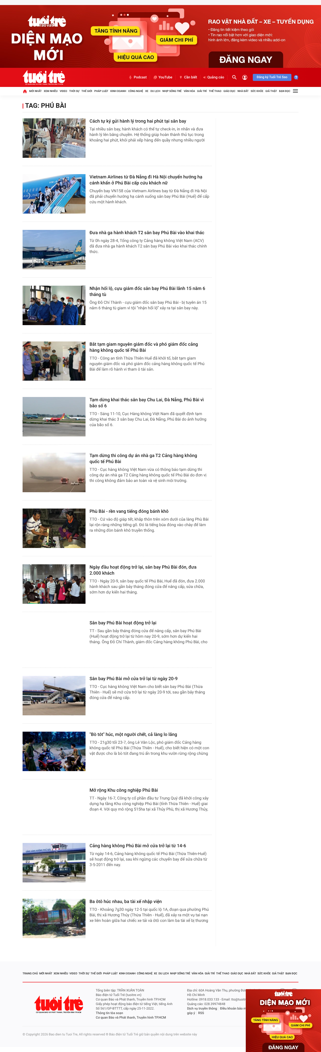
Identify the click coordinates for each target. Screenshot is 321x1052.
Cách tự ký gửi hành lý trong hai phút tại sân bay (138, 121)
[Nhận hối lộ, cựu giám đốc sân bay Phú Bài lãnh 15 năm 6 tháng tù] (54, 305)
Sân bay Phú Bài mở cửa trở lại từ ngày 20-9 (134, 678)
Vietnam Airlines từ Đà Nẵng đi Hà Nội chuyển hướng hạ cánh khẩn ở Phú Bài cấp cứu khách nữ (146, 180)
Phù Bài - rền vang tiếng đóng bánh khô (129, 511)
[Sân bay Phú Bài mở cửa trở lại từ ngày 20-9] (54, 695)
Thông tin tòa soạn (109, 1013)
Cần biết (190, 77)
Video (63, 91)
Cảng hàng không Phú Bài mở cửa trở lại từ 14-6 (138, 845)
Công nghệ (135, 91)
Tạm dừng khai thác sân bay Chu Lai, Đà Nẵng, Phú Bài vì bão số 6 (147, 403)
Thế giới (87, 91)
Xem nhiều (51, 91)
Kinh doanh (118, 91)
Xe (146, 91)
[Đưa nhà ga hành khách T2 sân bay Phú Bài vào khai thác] (54, 249)
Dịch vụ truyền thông (202, 1009)
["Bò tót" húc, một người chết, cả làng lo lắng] (54, 751)
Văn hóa (189, 91)
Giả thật (271, 91)
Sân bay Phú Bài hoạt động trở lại (123, 623)
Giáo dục (229, 91)
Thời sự (74, 91)
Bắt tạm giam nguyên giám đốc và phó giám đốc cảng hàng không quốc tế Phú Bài (144, 347)
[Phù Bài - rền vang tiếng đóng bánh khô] (54, 528)
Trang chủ (30, 973)
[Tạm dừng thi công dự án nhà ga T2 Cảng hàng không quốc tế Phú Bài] (54, 472)
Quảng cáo (215, 77)
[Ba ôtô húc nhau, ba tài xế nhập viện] (54, 918)
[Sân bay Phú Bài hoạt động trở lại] (54, 640)
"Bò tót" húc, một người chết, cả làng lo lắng (133, 734)
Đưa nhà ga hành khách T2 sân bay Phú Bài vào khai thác (147, 232)
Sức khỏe (257, 91)
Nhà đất (243, 91)
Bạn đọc (284, 91)
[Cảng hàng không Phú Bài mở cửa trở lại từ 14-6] (54, 862)
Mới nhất (35, 91)
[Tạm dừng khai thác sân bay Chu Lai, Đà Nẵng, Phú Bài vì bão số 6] (54, 416)
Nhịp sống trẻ (172, 91)
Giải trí (202, 91)
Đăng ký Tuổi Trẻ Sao (272, 77)
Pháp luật (101, 91)
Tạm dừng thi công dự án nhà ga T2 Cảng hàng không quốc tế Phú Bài (143, 458)
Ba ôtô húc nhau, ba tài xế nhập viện (126, 901)
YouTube (165, 77)
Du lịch (155, 91)
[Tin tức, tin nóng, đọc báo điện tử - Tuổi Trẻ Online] (44, 77)
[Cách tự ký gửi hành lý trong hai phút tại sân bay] (54, 138)
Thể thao (215, 91)
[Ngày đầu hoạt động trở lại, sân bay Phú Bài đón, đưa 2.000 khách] (54, 584)
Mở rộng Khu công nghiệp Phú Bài (124, 790)
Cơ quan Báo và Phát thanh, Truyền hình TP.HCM (131, 1018)
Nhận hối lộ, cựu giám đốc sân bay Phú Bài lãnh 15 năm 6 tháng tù (147, 291)
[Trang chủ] (25, 91)
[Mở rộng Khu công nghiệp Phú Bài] (54, 807)
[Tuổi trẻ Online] (59, 1004)
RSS (201, 1013)
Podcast (140, 77)
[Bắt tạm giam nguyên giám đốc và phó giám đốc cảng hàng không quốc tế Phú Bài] (54, 361)
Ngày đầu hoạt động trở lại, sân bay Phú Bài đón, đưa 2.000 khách (143, 570)
